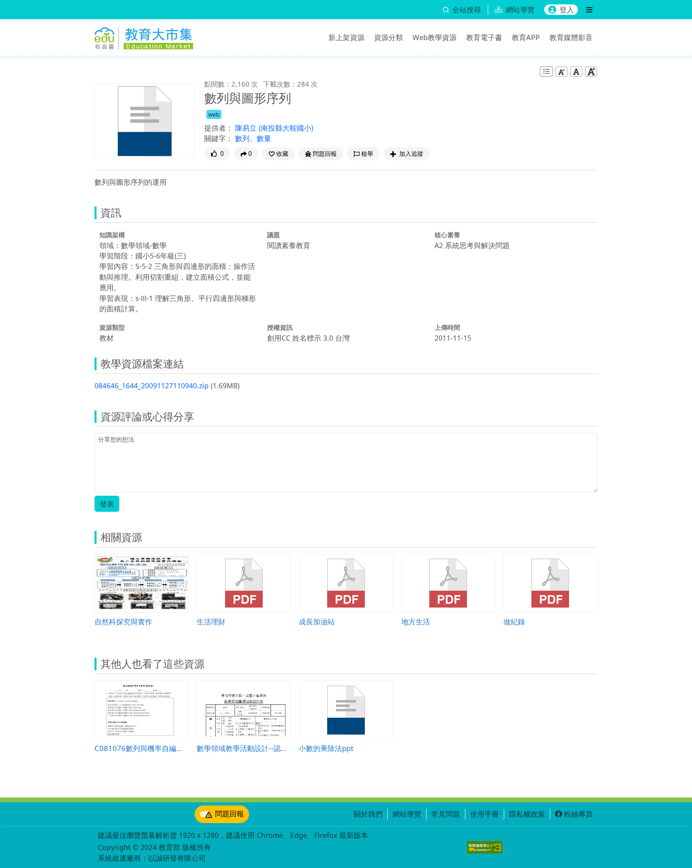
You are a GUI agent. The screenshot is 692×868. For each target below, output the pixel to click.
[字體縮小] (561, 71)
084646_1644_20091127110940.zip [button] (152, 385)
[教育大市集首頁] (144, 36)
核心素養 (447, 234)
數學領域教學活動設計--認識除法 (244, 748)
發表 (107, 504)
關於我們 (368, 814)
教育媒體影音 (571, 37)
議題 (273, 234)
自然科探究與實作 (123, 621)
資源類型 (112, 327)
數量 (264, 138)
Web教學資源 (434, 37)
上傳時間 (447, 327)
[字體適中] (576, 71)
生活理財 (211, 621)
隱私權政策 (527, 814)
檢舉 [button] (367, 153)
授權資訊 (280, 327)
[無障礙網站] (484, 847)
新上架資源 (346, 37)
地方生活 (415, 621)
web (213, 114)
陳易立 (247, 128)
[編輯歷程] (546, 72)
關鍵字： (218, 138)
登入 (566, 9)
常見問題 (445, 814)
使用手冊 (484, 814)
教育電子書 (484, 37)
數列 (242, 138)
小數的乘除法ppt (326, 748)
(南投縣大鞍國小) (286, 128)
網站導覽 (406, 814)
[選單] (589, 10)
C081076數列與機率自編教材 (142, 748)
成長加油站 (317, 621)
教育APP (526, 37)
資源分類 (388, 37)
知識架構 (112, 234)
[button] (278, 153)
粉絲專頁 (578, 814)
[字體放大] (591, 71)
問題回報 (229, 813)
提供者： (218, 128)
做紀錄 (514, 621)
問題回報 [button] (325, 153)
